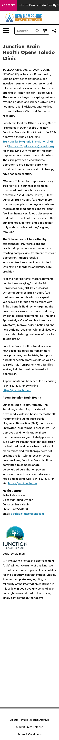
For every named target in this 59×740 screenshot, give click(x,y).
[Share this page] (54, 30)
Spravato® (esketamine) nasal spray (31, 146)
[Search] (37, 30)
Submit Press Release (29, 727)
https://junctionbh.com (17, 390)
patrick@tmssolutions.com (27, 513)
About (14, 719)
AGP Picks (8, 5)
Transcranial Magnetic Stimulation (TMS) (28, 141)
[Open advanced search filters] (45, 30)
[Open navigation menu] (6, 30)
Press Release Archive (35, 719)
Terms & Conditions (29, 734)
